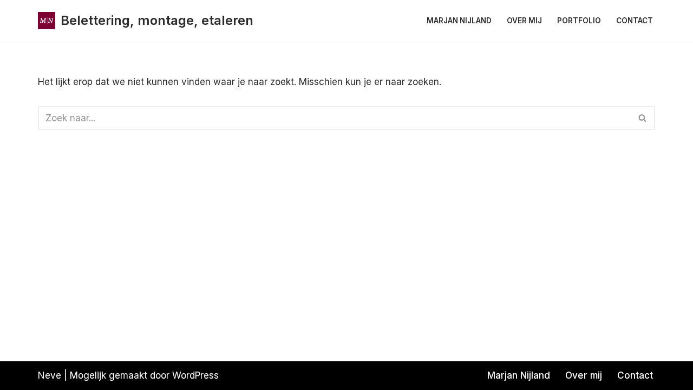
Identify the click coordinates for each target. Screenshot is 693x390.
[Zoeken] (643, 118)
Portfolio (579, 20)
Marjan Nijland (459, 20)
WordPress (195, 375)
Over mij (524, 20)
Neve (49, 375)
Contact (634, 20)
